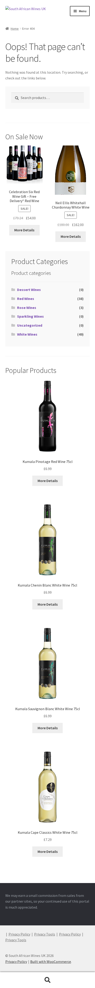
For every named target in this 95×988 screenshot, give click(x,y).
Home (15, 28)
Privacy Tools (44, 934)
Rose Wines (26, 307)
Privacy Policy (19, 934)
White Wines (27, 334)
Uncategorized (29, 325)
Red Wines (25, 298)
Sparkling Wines (30, 316)
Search (47, 980)
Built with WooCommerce (50, 961)
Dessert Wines (29, 289)
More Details (24, 230)
